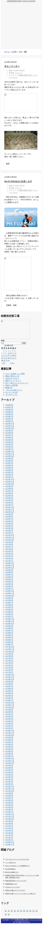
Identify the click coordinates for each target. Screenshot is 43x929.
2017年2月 (9, 670)
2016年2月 (9, 698)
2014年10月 (9, 735)
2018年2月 (9, 642)
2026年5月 (9, 412)
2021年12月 (9, 535)
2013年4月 (9, 777)
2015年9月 (9, 709)
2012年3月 (9, 807)
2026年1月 (9, 421)
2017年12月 (9, 647)
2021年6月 (9, 549)
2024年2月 (9, 475)
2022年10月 (9, 512)
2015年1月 (9, 728)
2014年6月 (9, 744)
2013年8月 (9, 768)
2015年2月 (9, 726)
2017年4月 (9, 665)
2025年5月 (9, 440)
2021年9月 (9, 542)
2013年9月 (9, 765)
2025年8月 (9, 433)
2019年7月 (9, 602)
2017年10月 (9, 651)
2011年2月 (9, 837)
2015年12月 (9, 703)
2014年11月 (9, 733)
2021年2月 (9, 558)
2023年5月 (9, 496)
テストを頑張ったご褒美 (15, 374)
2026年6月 (9, 409)
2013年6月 (9, 772)
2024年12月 (9, 451)
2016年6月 (9, 689)
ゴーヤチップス (11, 395)
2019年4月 (9, 609)
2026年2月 (9, 419)
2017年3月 (9, 668)
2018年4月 (9, 637)
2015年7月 (9, 714)
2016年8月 (9, 684)
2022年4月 (9, 526)
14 (2, 356)
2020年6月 (9, 577)
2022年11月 (9, 509)
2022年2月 (9, 530)
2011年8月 (9, 823)
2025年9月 (9, 430)
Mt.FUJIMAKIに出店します (18, 181)
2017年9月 (9, 654)
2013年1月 (9, 784)
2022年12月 (9, 507)
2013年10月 (9, 763)
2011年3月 (9, 835)
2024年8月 (9, 461)
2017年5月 (9, 663)
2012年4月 (9, 805)
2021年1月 (9, 561)
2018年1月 (9, 644)
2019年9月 (9, 598)
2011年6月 (9, 828)
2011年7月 (9, 826)
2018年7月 (9, 630)
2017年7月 (9, 658)
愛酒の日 (8, 388)
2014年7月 (9, 742)
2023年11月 (9, 482)
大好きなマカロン (12, 378)
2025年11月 (9, 426)
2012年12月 (9, 786)
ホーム (7, 52)
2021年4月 (9, 554)
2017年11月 (9, 649)
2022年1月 (9, 533)
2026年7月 (9, 407)
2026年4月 (9, 414)
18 (11, 356)
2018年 (14, 52)
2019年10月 (9, 596)
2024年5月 (9, 468)
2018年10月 (9, 623)
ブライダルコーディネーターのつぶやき (17, 859)
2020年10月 (9, 568)
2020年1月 (9, 589)
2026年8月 (9, 405)
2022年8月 (9, 516)
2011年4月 (9, 833)
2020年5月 (9, 579)
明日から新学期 (11, 385)
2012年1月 (9, 812)
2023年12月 (9, 479)
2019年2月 (9, 614)
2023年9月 (9, 486)
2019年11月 (9, 593)
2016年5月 (9, 691)
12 (13, 353)
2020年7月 (9, 575)
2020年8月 (9, 572)
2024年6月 (9, 465)
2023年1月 (9, 505)
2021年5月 (9, 551)
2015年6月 (9, 716)
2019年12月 (9, 591)
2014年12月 (9, 730)
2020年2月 (9, 586)
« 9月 (3, 363)
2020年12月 (9, 563)
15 (4, 356)
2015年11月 (9, 705)
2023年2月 (9, 502)
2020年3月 (9, 584)
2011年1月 (9, 840)
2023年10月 (9, 484)
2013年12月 (9, 758)
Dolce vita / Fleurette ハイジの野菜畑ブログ (17, 866)
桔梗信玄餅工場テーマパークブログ (15, 880)
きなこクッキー (12, 66)
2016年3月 (9, 696)
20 (15, 356)
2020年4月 (9, 582)
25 (11, 358)
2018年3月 (9, 640)
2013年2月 (9, 782)
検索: (3, 340)
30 (6, 360)
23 (6, 358)
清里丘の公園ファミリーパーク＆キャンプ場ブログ (20, 893)
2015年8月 (9, 712)
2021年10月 (9, 540)
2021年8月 (9, 544)
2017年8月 (9, 656)
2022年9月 (9, 514)
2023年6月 (9, 493)
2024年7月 (9, 463)
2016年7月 (9, 686)
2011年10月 (9, 819)
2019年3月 (9, 612)
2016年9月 (9, 682)
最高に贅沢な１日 (12, 376)
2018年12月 (9, 619)
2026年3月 (9, 416)
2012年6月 (9, 800)
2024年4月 (9, 470)
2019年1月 (9, 616)
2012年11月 (9, 789)
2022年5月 (9, 523)
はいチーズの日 (11, 392)
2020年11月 (9, 565)
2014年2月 (9, 754)
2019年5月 (9, 607)
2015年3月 (9, 723)
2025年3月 (9, 444)
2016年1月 (9, 700)
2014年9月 (9, 737)
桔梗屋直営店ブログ (11, 884)
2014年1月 (9, 756)
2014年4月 (9, 749)
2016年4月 (9, 693)
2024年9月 (9, 458)
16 (6, 356)
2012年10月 (9, 791)
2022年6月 (9, 521)
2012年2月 (9, 809)
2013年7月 (9, 770)
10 (9, 353)
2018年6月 (9, 633)
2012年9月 (9, 793)
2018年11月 (9, 621)
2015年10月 (9, 707)
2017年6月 (9, 661)
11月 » (12, 363)
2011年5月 (9, 830)
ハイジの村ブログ (10, 862)
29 (4, 360)
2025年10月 (9, 428)
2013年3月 (9, 779)
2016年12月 (9, 675)
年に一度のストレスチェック (16, 383)
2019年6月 (9, 605)
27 (15, 358)
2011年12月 (9, 814)
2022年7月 (9, 519)
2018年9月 (9, 626)
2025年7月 (9, 435)
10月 (20, 52)
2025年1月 (9, 449)
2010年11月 (9, 844)
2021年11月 (9, 537)
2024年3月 (9, 472)
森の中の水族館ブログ (12, 872)
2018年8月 (9, 628)
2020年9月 (9, 570)
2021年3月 (9, 556)
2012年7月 (9, 798)
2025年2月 (9, 447)
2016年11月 (9, 677)
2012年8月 (9, 796)
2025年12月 (9, 423)
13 (15, 353)
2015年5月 (9, 719)
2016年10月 (9, 679)
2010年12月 (9, 842)
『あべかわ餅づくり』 (14, 390)
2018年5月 (9, 635)
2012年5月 (9, 803)
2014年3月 (9, 751)
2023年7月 (9, 491)
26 (13, 358)
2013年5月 (9, 775)
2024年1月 (9, 477)
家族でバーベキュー (13, 381)
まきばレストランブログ (12, 887)
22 (4, 358)
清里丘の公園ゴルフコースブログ (15, 890)
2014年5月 (9, 747)
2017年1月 (9, 672)
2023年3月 (9, 500)
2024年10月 (9, 456)
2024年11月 (9, 454)
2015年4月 (9, 721)
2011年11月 (9, 816)
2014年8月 (9, 740)
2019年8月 (9, 600)
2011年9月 (9, 821)
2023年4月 (9, 498)
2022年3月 (9, 528)
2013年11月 (9, 761)
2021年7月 (9, 547)
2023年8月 (9, 489)
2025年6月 (9, 437)
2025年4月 (9, 442)
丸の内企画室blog (10, 869)
